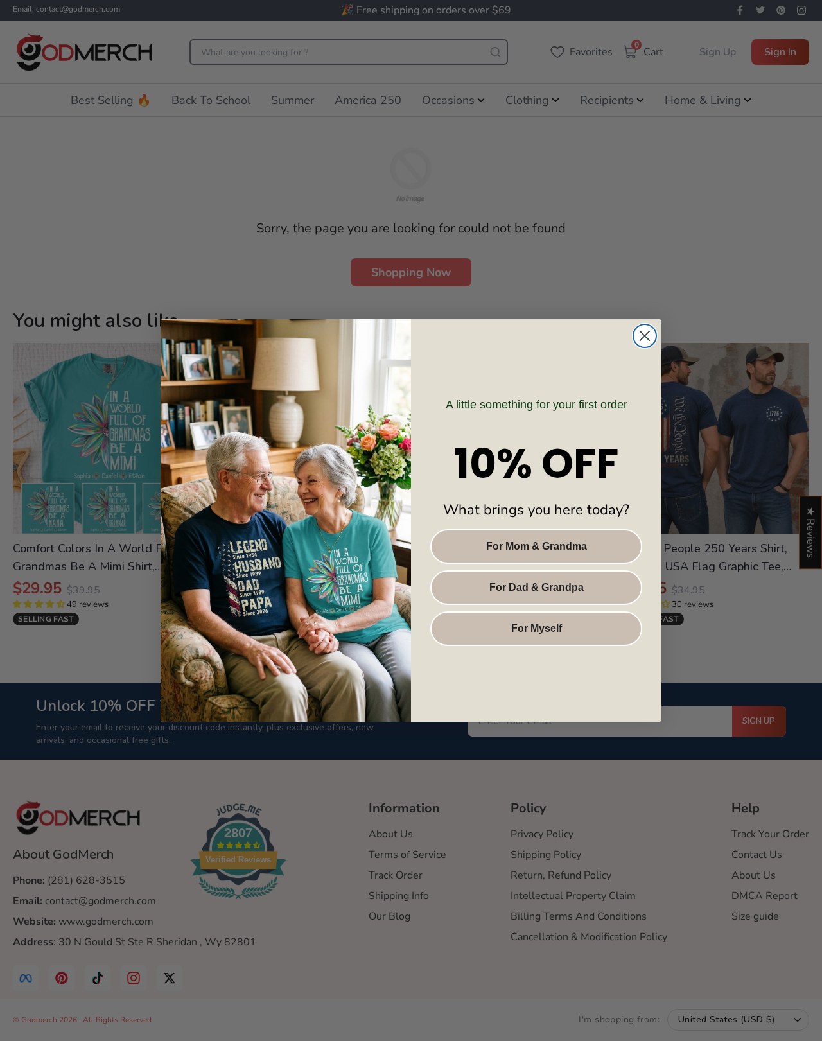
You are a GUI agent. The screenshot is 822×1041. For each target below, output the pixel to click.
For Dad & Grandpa (536, 587)
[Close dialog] (644, 335)
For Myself (536, 628)
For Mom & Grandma (536, 546)
